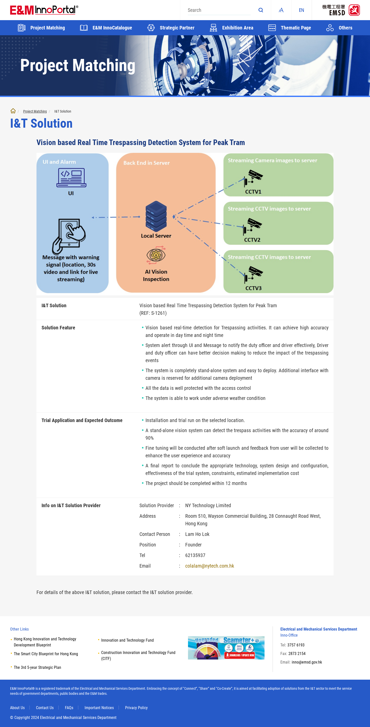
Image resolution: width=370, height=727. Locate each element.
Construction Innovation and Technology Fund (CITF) (138, 655)
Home (13, 110)
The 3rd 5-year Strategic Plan (37, 667)
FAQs (69, 707)
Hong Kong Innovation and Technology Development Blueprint (45, 642)
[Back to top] (358, 715)
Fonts (281, 10)
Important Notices (99, 707)
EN (301, 10)
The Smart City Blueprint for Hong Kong (46, 653)
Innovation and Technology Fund (127, 640)
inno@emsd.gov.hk (307, 662)
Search (261, 10)
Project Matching (35, 111)
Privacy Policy (136, 707)
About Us (17, 707)
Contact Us (45, 707)
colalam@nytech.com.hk (209, 566)
